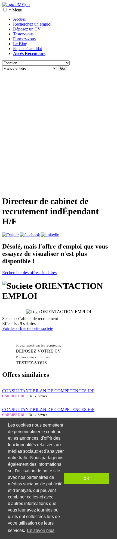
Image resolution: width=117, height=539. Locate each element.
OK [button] (86, 478)
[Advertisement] (58, 132)
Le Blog (20, 43)
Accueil (19, 19)
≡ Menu (15, 10)
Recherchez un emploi (32, 24)
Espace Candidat (27, 48)
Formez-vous (24, 38)
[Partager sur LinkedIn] (50, 234)
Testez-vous (23, 34)
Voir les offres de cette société (27, 328)
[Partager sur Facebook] (30, 234)
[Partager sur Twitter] (10, 234)
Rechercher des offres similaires (29, 272)
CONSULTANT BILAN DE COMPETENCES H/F (48, 390)
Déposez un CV (27, 29)
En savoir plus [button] (40, 530)
